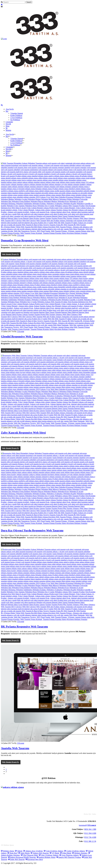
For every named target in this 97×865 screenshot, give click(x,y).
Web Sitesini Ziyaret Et (10, 254)
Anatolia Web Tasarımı (15, 748)
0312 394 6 (90, 833)
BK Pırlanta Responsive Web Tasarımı (24, 626)
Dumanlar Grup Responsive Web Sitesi (24, 240)
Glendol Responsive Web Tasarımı (22, 336)
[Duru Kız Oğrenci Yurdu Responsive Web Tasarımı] (48, 523)
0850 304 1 (90, 829)
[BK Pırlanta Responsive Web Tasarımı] (48, 619)
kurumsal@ (87, 825)
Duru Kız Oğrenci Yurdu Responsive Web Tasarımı (32, 530)
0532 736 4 (90, 837)
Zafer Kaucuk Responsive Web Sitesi (23, 432)
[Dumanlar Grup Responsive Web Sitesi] (48, 233)
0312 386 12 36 (90, 841)
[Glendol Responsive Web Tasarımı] (48, 329)
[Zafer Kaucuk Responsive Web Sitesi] (48, 425)
